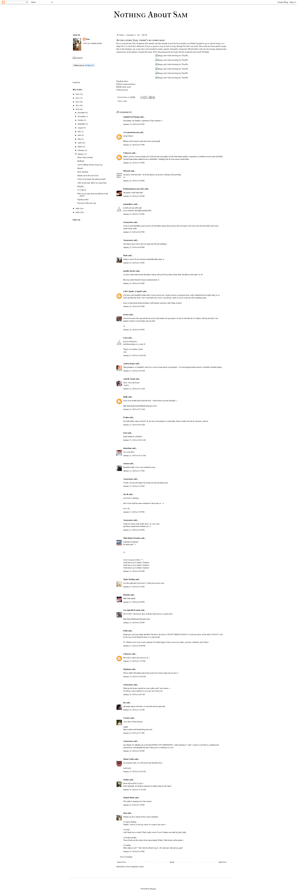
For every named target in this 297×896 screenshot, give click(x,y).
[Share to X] (147, 97)
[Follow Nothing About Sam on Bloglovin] (84, 66)
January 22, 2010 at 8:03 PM (133, 232)
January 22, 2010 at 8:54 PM (133, 283)
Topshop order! (83, 199)
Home (172, 862)
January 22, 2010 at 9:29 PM (133, 329)
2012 (77, 101)
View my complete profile (92, 43)
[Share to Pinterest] (153, 97)
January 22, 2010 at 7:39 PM (133, 162)
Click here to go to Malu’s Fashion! (136, 562)
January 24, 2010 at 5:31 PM (133, 733)
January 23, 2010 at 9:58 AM (134, 424)
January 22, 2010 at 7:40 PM (133, 180)
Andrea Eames (129, 363)
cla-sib (125, 494)
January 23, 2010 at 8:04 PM (133, 602)
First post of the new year (86, 203)
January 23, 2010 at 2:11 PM (133, 470)
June (80, 135)
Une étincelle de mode (131, 610)
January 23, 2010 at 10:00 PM (134, 645)
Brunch (80, 168)
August (81, 127)
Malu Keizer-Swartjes (131, 538)
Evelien (126, 417)
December (82, 112)
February (81, 150)
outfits (125, 101)
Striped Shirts (128, 797)
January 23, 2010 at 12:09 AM (134, 355)
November (82, 116)
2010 (77, 109)
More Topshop (82, 171)
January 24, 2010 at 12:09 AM (134, 676)
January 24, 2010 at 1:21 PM (133, 709)
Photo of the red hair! (85, 157)
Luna (125, 337)
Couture (126, 718)
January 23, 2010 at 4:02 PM (133, 530)
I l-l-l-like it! (81, 190)
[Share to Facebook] (150, 97)
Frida (125, 630)
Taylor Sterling (129, 579)
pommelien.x (128, 204)
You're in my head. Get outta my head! (91, 179)
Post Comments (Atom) (135, 866)
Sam (125, 813)
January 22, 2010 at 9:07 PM (133, 306)
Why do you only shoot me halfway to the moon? (92, 194)
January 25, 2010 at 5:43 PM (133, 851)
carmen (126, 463)
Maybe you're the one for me (87, 175)
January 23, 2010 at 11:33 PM (134, 661)
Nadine (126, 779)
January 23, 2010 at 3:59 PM (133, 512)
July (79, 131)
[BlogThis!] (144, 97)
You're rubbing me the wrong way (89, 164)
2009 (77, 208)
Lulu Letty (127, 768)
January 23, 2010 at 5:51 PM (133, 586)
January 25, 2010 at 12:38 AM (134, 789)
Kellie (125, 396)
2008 (77, 212)
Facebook (76, 82)
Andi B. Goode (129, 379)
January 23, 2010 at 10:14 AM (134, 455)
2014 (77, 94)
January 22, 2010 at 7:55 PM (133, 214)
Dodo (125, 255)
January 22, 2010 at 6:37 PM (133, 144)
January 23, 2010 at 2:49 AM (134, 370)
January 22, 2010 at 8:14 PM (133, 262)
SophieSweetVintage (131, 117)
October (81, 120)
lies (124, 702)
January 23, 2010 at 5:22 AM (134, 388)
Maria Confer (128, 759)
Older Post (222, 862)
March (80, 146)
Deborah (126, 171)
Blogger (153, 888)
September (82, 123)
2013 (77, 98)
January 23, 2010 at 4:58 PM (133, 571)
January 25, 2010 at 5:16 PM (133, 805)
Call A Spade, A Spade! (132, 291)
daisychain (127, 448)
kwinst (126, 314)
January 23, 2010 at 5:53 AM (134, 409)
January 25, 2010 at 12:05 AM (134, 771)
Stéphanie (127, 669)
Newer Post (121, 862)
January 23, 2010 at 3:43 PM (133, 486)
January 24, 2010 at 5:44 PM (133, 751)
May (80, 139)
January (81, 154)
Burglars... (81, 186)
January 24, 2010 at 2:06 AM (134, 694)
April (80, 142)
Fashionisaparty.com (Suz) (133, 188)
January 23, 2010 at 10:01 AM (134, 440)
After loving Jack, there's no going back (91, 182)
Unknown (127, 153)
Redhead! (80, 161)
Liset (125, 433)
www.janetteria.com (131, 132)
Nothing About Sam (151, 14)
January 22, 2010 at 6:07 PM (133, 124)
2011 (77, 105)
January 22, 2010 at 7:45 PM (133, 196)
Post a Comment (126, 856)
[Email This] (141, 97)
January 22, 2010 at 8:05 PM (133, 247)
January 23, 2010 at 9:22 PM (133, 622)
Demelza (126, 594)
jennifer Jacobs (129, 271)
